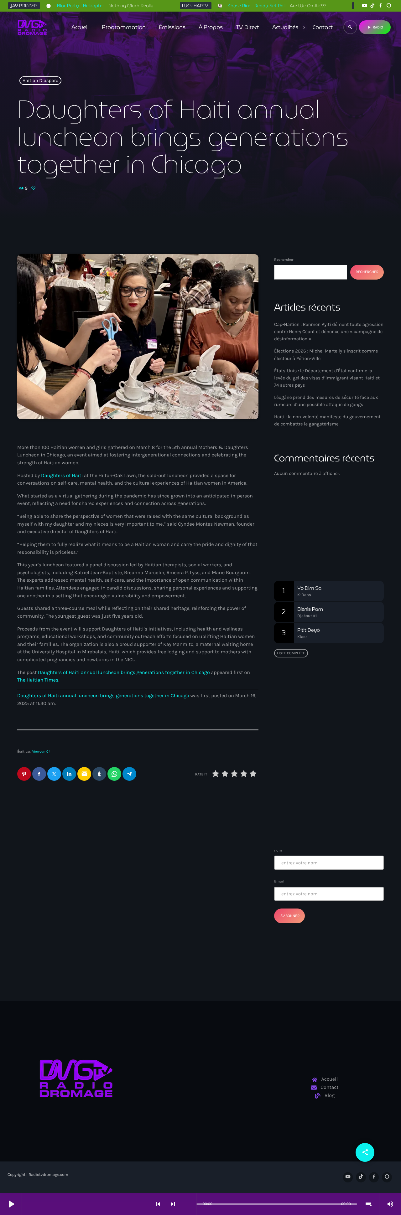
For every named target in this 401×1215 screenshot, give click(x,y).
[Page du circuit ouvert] (190, 1204)
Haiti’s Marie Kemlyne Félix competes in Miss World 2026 (70, 910)
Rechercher (284, 259)
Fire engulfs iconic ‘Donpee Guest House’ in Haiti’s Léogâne (340, 823)
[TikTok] (372, 5)
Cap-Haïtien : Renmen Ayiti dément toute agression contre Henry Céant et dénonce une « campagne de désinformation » (328, 332)
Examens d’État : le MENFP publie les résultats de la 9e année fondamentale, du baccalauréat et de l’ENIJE (327, 759)
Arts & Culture (42, 894)
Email (279, 881)
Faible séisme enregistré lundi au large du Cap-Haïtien (325, 791)
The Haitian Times (37, 680)
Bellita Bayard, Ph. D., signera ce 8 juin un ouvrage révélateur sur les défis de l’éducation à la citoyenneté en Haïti (341, 730)
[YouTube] (364, 5)
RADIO (375, 27)
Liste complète (291, 653)
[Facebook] (380, 5)
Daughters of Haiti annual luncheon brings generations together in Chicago (124, 673)
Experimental (297, 527)
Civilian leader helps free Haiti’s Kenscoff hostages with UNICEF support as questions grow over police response (198, 918)
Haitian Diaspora (41, 81)
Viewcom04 (41, 751)
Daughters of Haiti (62, 476)
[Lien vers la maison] (32, 27)
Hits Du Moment (307, 539)
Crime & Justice (169, 894)
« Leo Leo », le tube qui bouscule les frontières (318, 695)
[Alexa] (388, 5)
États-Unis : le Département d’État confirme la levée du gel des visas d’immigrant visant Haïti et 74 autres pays (327, 378)
